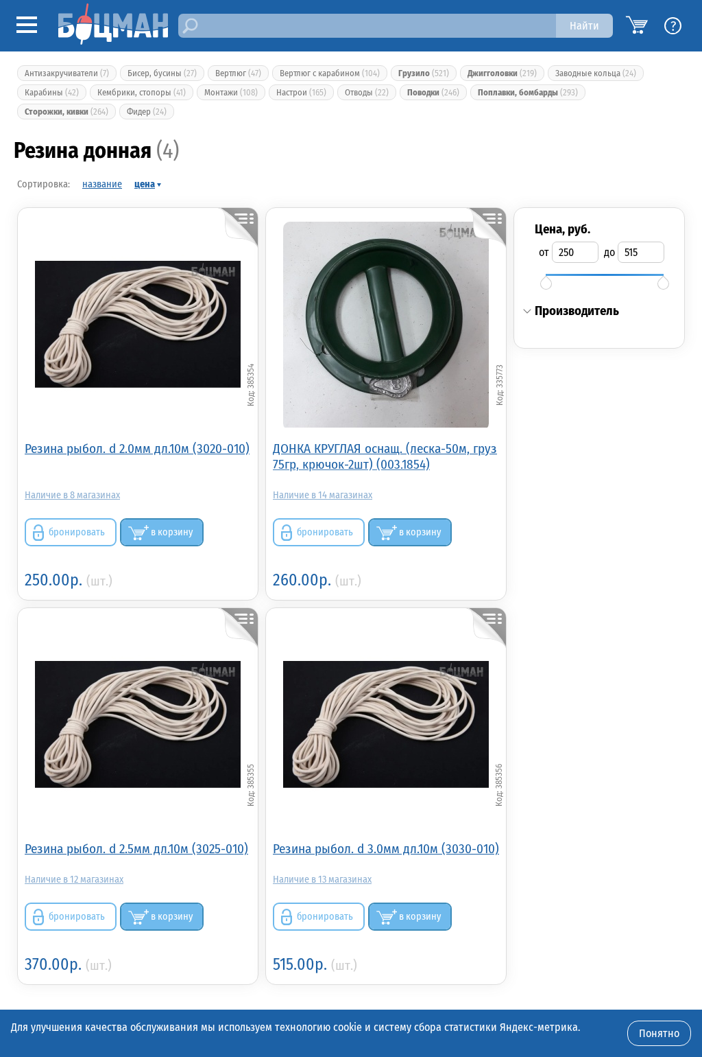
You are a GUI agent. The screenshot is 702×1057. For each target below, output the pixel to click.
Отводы (367, 92)
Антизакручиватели (67, 73)
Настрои (301, 92)
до (609, 252)
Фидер (147, 111)
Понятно (659, 1033)
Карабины (52, 92)
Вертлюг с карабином (330, 73)
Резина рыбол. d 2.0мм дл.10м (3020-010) (137, 448)
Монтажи (231, 92)
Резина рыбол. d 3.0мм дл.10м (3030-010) (386, 849)
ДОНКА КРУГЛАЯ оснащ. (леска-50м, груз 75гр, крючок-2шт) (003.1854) (385, 456)
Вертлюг (238, 73)
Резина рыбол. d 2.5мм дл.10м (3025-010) (136, 849)
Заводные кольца (595, 73)
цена (144, 184)
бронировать (77, 532)
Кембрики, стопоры (141, 92)
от (544, 252)
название (102, 184)
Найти (584, 25)
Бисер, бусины (162, 73)
